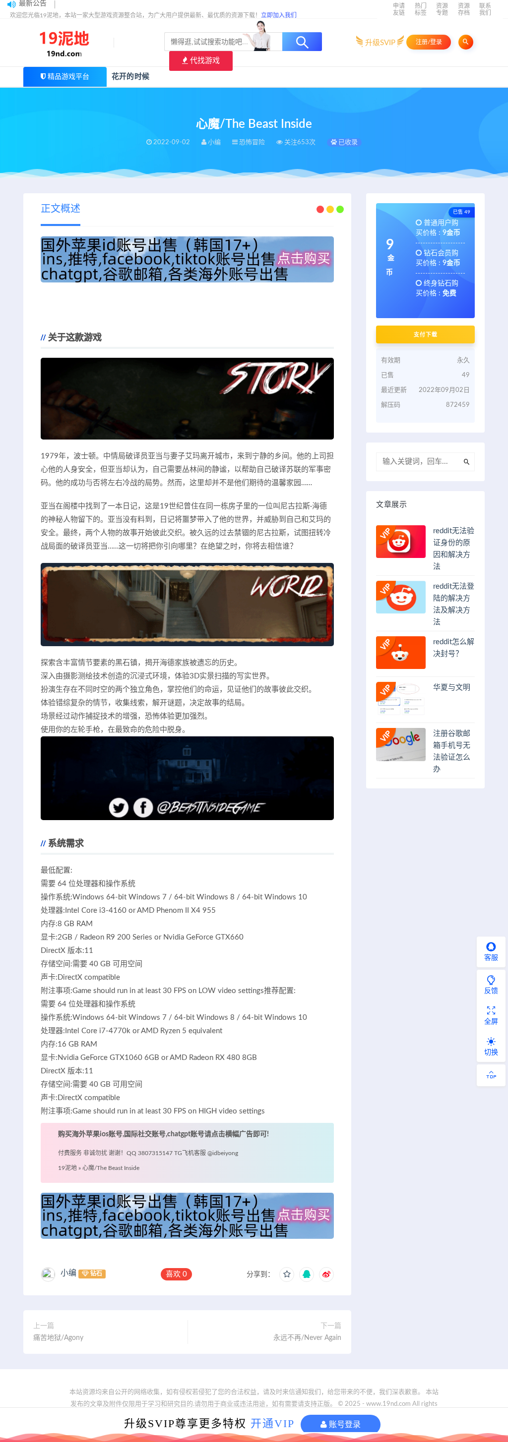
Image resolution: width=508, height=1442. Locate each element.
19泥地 (67, 1168)
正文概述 (60, 209)
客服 (491, 957)
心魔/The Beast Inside (110, 1168)
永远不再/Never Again (307, 1337)
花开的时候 (130, 76)
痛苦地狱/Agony (58, 1337)
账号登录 (344, 1424)
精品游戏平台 (68, 76)
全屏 (491, 1021)
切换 (491, 1052)
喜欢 (176, 1274)
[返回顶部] (491, 1075)
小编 (68, 1273)
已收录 (347, 142)
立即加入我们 (279, 15)
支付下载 (426, 334)
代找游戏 (204, 60)
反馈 (491, 991)
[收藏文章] (286, 1274)
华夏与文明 (451, 687)
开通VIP (273, 1423)
